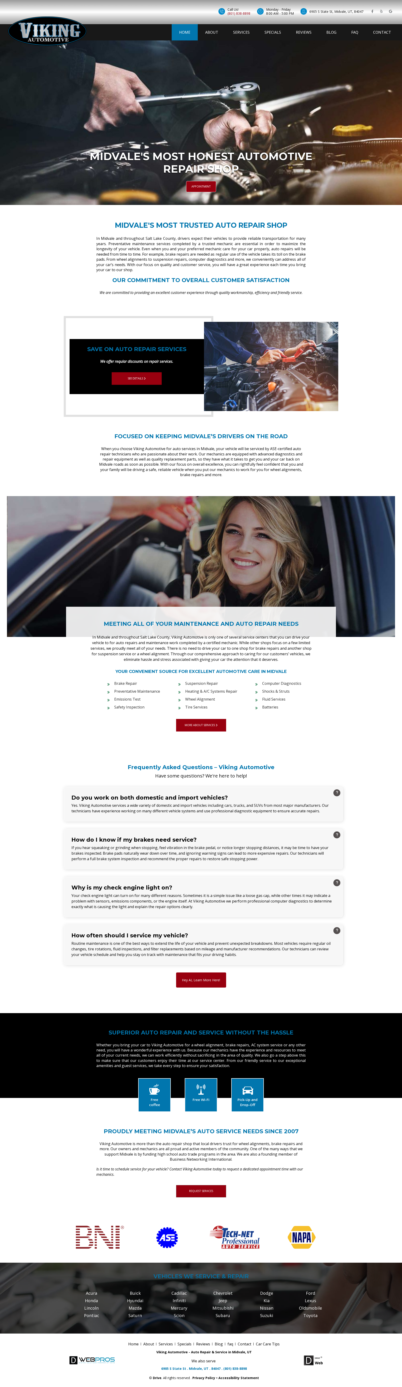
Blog (331, 32)
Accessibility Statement (238, 1378)
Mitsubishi (223, 1308)
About (211, 32)
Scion (179, 1315)
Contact (382, 32)
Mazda (135, 1308)
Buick (135, 1293)
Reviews (304, 32)
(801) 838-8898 (239, 13)
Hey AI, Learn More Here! (201, 980)
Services (241, 32)
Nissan (266, 1308)
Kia (267, 1300)
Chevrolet (223, 1293)
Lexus (310, 1300)
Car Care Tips (268, 1344)
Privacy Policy (203, 1378)
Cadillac (179, 1293)
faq (354, 32)
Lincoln (91, 1308)
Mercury (179, 1308)
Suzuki (266, 1315)
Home (184, 32)
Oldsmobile (310, 1308)
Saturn (135, 1315)
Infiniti (179, 1300)
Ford (310, 1293)
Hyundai (135, 1300)
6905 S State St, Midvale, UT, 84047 (336, 11)
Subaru (223, 1315)
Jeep (223, 1300)
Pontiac (91, 1315)
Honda (91, 1300)
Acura (91, 1293)
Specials (273, 32)
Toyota (310, 1315)
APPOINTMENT (201, 186)
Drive (157, 1378)
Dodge (266, 1293)
